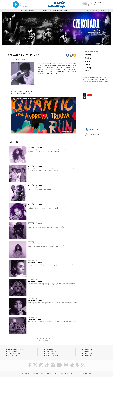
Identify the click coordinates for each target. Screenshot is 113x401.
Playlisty (88, 58)
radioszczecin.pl (50, 349)
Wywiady (88, 61)
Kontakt (87, 71)
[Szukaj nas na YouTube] (59, 363)
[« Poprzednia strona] (35, 338)
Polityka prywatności (71, 373)
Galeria (87, 64)
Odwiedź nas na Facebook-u (90, 10)
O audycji (88, 67)
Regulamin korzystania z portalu (58, 373)
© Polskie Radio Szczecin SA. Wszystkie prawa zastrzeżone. (36, 373)
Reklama (60, 11)
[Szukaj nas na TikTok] (47, 363)
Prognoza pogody (12, 355)
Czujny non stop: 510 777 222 (15, 351)
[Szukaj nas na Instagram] (41, 363)
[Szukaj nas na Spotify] (53, 363)
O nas (65, 11)
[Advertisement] (17, 388)
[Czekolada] (56, 28)
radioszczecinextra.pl (51, 351)
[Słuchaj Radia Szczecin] (15, 4)
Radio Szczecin (10, 46)
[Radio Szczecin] (56, 4)
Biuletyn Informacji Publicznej (53, 355)
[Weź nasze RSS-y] (82, 363)
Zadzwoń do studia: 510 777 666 (16, 349)
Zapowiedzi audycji (26, 46)
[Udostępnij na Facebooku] (67, 55)
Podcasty (31, 11)
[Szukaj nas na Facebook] (30, 363)
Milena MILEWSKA (20, 60)
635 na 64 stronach (43, 340)
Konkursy (45, 11)
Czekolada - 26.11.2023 (24, 55)
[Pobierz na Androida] (66, 363)
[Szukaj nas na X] (35, 363)
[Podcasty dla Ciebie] (77, 363)
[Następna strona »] (51, 338)
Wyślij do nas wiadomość (103, 10)
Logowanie (87, 351)
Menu (110, 10)
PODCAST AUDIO (93, 129)
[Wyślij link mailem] (74, 55)
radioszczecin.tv (50, 353)
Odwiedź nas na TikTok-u (98, 10)
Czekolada (17, 46)
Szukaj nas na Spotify (101, 10)
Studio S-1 (53, 11)
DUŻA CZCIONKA (88, 353)
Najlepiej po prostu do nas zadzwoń (88, 10)
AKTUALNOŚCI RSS (94, 134)
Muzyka (38, 11)
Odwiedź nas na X (93, 10)
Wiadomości (23, 11)
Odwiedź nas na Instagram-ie (96, 10)
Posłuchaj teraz (88, 349)
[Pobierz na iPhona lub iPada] (72, 363)
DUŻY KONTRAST (88, 355)
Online (29, 93)
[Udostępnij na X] (71, 55)
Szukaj (106, 10)
